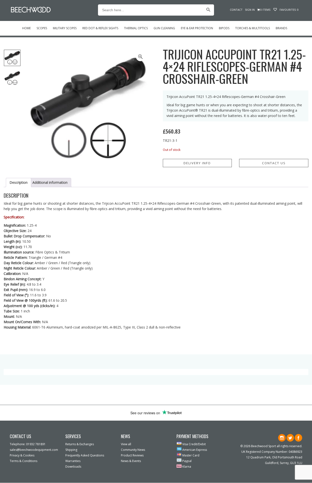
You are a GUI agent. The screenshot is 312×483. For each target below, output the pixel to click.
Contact (236, 9)
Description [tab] (19, 182)
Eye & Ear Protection (197, 28)
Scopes (42, 28)
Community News (133, 450)
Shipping (71, 450)
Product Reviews (132, 455)
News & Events (131, 461)
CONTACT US (274, 163)
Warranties (72, 461)
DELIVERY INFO (197, 163)
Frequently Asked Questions (84, 455)
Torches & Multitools (252, 28)
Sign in (250, 9)
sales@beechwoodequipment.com (34, 450)
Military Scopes (65, 28)
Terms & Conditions (23, 461)
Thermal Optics (136, 28)
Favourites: (289, 9)
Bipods (224, 28)
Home (26, 28)
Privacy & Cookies (22, 455)
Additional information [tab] (50, 182)
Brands (281, 28)
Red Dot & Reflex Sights (100, 28)
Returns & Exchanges (79, 444)
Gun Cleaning (164, 28)
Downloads (73, 466)
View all (126, 444)
